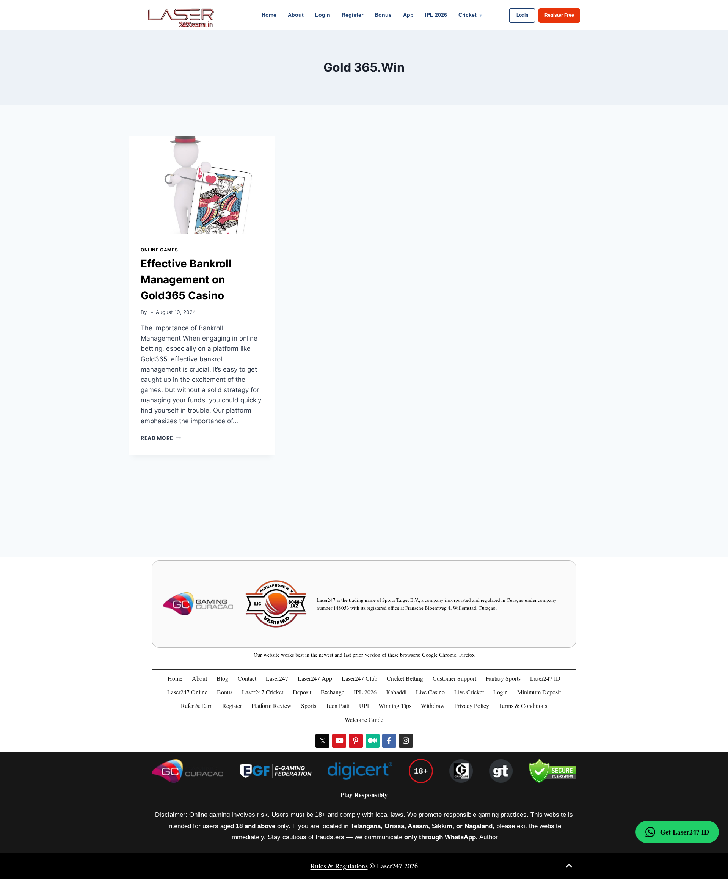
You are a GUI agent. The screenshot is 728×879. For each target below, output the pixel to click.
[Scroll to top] (569, 866)
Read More (161, 438)
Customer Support (454, 678)
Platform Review (271, 705)
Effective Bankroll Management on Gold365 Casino (186, 279)
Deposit (302, 692)
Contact (247, 678)
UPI (364, 705)
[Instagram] (406, 741)
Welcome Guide (364, 720)
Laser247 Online (187, 692)
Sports (308, 705)
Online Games (159, 250)
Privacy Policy (471, 705)
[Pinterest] (356, 741)
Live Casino (430, 692)
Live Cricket (469, 692)
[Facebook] (389, 741)
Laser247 (277, 678)
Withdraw (433, 705)
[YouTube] (339, 741)
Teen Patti (338, 705)
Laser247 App (315, 678)
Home (269, 15)
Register (352, 15)
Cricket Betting (405, 678)
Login (322, 15)
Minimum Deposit (539, 692)
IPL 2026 (436, 15)
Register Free (559, 15)
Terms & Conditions (523, 705)
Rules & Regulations (339, 865)
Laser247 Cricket (262, 692)
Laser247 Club (359, 678)
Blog (222, 678)
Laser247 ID (545, 678)
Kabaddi (396, 692)
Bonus (383, 15)
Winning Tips (394, 705)
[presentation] (202, 185)
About (296, 15)
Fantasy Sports (503, 678)
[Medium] (373, 741)
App (408, 15)
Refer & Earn (197, 705)
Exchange (332, 692)
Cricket (470, 15)
